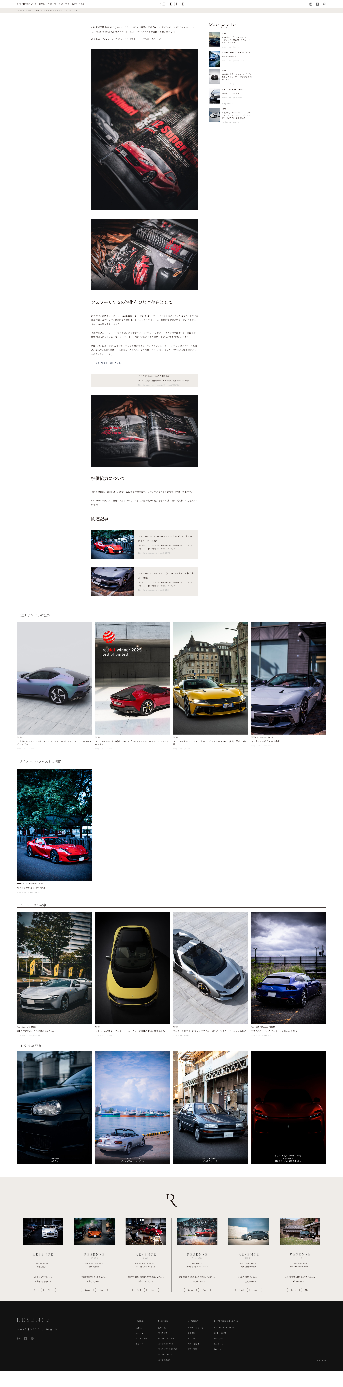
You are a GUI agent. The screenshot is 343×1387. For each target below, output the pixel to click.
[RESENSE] (171, 4)
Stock (36, 1290)
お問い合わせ (78, 4)
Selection (163, 1320)
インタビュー (141, 1338)
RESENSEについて (27, 4)
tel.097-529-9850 (43, 1281)
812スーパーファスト (67, 11)
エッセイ (139, 1333)
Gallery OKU (220, 1333)
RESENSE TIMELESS (167, 1349)
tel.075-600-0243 (197, 1281)
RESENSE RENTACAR (224, 1327)
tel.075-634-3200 (145, 1281)
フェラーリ (39, 11)
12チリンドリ (51, 11)
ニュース (139, 1344)
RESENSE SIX (164, 1360)
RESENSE (162, 1333)
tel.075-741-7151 (94, 1281)
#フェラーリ (107, 39)
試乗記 (42, 4)
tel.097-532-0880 (248, 1281)
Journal (28, 11)
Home (19, 11)
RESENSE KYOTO (166, 1338)
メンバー (191, 1338)
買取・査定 (64, 4)
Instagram (310, 4)
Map (50, 1290)
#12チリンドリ (121, 39)
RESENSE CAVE (165, 1343)
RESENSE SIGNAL (166, 1354)
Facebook (317, 4)
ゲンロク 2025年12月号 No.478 (106, 362)
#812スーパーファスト (140, 39)
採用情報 (191, 1333)
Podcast (324, 4)
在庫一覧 (52, 4)
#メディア (156, 39)
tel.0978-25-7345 (300, 1281)
